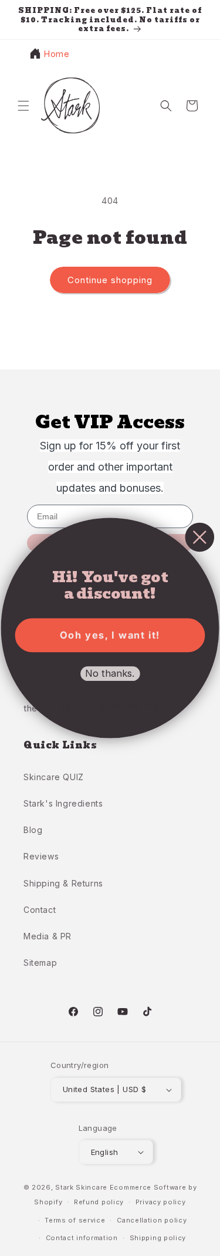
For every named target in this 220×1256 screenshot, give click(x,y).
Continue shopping (110, 280)
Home (56, 53)
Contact (39, 910)
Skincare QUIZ (53, 777)
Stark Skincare (81, 1187)
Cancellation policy (152, 1220)
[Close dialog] (200, 537)
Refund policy (99, 1202)
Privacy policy (161, 1202)
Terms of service (75, 1220)
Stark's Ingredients (63, 803)
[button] (23, 106)
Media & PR (47, 936)
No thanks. (110, 674)
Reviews (41, 856)
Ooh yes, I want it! (110, 635)
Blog (32, 830)
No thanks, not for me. (110, 706)
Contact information (82, 1238)
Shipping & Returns (63, 883)
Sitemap (40, 963)
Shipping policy (158, 1238)
